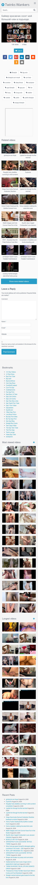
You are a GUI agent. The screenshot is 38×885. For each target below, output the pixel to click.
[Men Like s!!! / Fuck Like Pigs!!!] (10, 672)
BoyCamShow (10, 381)
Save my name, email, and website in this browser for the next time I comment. (18, 345)
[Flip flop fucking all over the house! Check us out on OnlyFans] (27, 672)
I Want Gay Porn (11, 412)
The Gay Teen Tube (12, 428)
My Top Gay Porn (11, 419)
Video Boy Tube (11, 434)
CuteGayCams (10, 390)
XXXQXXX (9, 437)
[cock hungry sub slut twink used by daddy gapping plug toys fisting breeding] (10, 627)
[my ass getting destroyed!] (27, 784)
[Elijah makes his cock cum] (10, 506)
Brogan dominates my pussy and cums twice (19, 857)
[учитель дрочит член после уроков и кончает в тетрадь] (10, 484)
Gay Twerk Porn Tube (12, 403)
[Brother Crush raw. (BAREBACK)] (10, 784)
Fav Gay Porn (10, 392)
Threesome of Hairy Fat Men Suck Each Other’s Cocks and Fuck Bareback (20, 872)
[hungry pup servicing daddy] (10, 683)
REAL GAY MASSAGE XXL (14, 851)
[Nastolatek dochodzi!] (27, 608)
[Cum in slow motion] (27, 596)
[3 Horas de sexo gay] (27, 638)
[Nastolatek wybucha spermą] (27, 462)
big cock (24, 72)
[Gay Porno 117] (10, 739)
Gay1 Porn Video (11, 405)
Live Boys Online (11, 414)
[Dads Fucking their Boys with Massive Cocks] (10, 694)
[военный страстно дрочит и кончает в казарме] (10, 608)
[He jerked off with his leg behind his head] (10, 585)
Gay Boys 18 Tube (11, 394)
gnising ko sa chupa (12, 799)
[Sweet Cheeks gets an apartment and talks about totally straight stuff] (27, 649)
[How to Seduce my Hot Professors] (27, 694)
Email (3, 328)
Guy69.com (9, 410)
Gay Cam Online (11, 396)
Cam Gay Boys (10, 383)
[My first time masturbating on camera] (27, 585)
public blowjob (29, 97)
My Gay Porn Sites (11, 416)
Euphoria (9, 801)
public (17, 97)
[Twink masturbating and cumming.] (10, 540)
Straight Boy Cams (11, 423)
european (31, 82)
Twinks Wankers (16, 4)
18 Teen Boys (10, 374)
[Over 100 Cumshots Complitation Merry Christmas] (27, 739)
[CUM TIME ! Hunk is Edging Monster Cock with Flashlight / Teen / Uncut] (27, 529)
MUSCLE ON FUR (12, 839)
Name (3, 321)
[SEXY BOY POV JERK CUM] (27, 450)
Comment (4, 299)
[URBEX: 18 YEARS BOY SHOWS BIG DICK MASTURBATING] (10, 529)
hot (31, 87)
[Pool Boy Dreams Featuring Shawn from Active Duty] (27, 750)
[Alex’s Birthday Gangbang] (27, 773)
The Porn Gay (10, 430)
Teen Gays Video (11, 425)
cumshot (7, 82)
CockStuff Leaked (11, 385)
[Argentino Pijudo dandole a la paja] (27, 551)
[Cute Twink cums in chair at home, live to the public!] (10, 473)
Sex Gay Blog (10, 421)
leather (29, 92)
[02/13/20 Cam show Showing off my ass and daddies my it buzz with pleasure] (10, 638)
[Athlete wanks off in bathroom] (27, 563)
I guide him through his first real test (16, 808)
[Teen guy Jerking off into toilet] (10, 574)
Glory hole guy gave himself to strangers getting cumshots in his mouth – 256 (20, 847)
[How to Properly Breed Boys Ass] (10, 773)
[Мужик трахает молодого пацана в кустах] (10, 450)
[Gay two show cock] (27, 761)
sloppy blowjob (19, 103)
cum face (28, 77)
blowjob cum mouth (14, 77)
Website (4, 334)
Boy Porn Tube (10, 376)
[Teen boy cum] (10, 563)
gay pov (22, 87)
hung (8, 92)
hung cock (19, 92)
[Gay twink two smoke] (27, 495)
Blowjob (14, 72)
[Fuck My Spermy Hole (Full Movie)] (27, 660)
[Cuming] (27, 484)
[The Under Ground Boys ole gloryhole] (27, 683)
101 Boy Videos (11, 372)
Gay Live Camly (11, 399)
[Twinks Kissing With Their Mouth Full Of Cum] (27, 506)
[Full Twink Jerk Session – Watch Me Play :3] (27, 518)
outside (7, 97)
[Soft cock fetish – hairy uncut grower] (10, 596)
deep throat (19, 82)
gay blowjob (10, 87)
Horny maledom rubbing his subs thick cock (19, 826)
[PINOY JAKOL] (27, 473)
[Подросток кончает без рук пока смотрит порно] (10, 462)
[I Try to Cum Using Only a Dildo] (10, 728)
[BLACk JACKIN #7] (27, 705)
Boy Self (8, 379)
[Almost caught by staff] (10, 495)
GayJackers (9, 408)
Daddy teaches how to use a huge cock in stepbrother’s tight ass (18, 863)
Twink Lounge (10, 432)
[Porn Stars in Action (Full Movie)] (27, 728)
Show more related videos (19, 281)
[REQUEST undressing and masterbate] (27, 540)
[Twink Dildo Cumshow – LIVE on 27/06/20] (10, 551)
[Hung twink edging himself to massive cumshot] (27, 574)
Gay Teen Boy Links (12, 401)
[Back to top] (34, 881)
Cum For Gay (10, 387)
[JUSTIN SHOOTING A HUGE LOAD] (10, 518)
